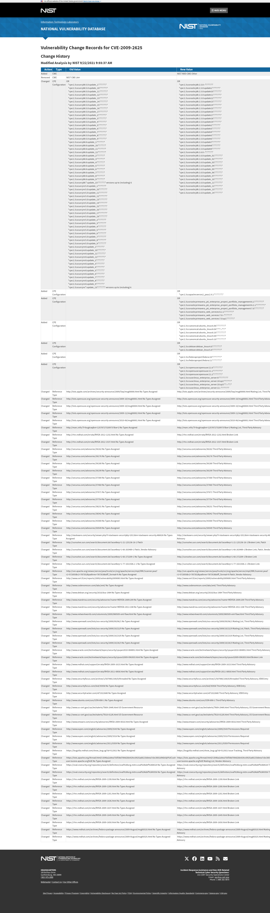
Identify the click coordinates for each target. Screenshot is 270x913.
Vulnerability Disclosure (100, 893)
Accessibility (59, 893)
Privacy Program (72, 893)
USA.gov (223, 893)
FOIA (130, 893)
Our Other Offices (70, 882)
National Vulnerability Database (73, 29)
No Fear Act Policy (119, 893)
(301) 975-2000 (47, 877)
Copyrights (84, 893)
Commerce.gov (201, 893)
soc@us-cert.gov (222, 877)
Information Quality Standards (181, 893)
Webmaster (46, 882)
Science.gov (214, 893)
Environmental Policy (142, 893)
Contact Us (57, 882)
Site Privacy (47, 893)
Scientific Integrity (159, 893)
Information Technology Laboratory (60, 22)
